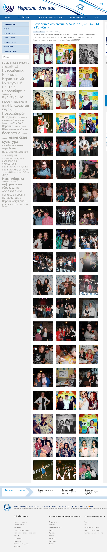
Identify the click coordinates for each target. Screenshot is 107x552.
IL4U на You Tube (65, 506)
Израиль (9, 74)
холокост (15, 205)
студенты (20, 201)
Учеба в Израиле (12, 124)
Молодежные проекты (78, 17)
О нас (97, 17)
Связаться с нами (10, 51)
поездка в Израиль (14, 194)
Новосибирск (13, 113)
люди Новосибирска (13, 177)
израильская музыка (15, 166)
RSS (91, 506)
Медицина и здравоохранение (25, 533)
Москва (52, 525)
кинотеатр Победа (21, 172)
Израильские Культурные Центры (26, 506)
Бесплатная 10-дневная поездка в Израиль (69, 492)
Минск (51, 544)
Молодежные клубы (92, 527)
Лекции (22, 101)
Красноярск (6, 94)
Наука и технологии (21, 530)
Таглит (5, 123)
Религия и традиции (21, 544)
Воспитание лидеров (92, 530)
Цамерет (23, 126)
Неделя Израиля (15, 110)
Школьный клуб (12, 129)
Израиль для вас (27, 7)
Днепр (51, 536)
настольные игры (9, 182)
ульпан (6, 204)
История (17, 547)
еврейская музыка (12, 145)
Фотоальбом (8, 47)
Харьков (52, 538)
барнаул (25, 130)
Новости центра (9, 33)
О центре (7, 29)
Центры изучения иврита (93, 533)
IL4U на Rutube (79, 506)
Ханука (16, 126)
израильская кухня (13, 158)
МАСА (5, 106)
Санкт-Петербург (55, 527)
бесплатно (11, 133)
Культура (17, 541)
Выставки (8, 62)
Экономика (18, 527)
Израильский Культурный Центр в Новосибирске (14, 85)
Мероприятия (54, 522)
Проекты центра (10, 42)
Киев (51, 530)
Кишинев (52, 541)
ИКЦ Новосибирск (13, 68)
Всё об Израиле (24, 17)
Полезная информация (15, 490)
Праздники (9, 117)
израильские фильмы (15, 169)
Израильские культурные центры (50, 17)
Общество (18, 538)
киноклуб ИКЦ (8, 172)
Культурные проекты (12, 99)
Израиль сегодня (20, 522)
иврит (13, 155)
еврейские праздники (9, 150)
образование (12, 191)
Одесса (52, 533)
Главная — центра (10, 24)
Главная (7, 17)
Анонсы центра (9, 38)
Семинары (18, 120)
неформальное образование (12, 186)
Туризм (16, 536)
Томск (11, 123)
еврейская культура (14, 139)
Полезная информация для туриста (91, 492)
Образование (19, 525)
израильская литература (9, 162)
